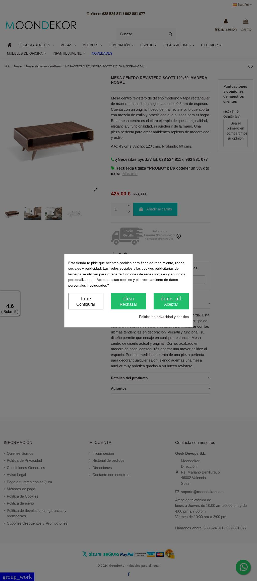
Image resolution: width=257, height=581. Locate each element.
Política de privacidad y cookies (164, 317)
